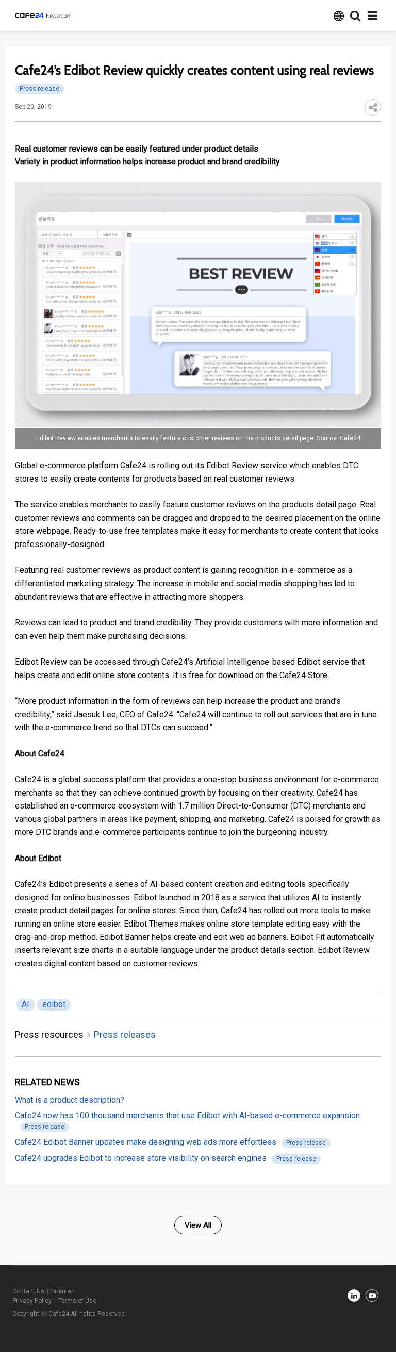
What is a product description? (69, 1100)
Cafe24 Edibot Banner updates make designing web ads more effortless (145, 1142)
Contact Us (28, 1291)
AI (25, 1004)
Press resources (49, 1034)
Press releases (125, 1034)
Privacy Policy (32, 1301)
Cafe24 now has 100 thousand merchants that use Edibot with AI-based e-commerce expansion (187, 1115)
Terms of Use (77, 1301)
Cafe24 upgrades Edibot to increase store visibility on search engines (141, 1158)
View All (198, 1225)
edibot (53, 1004)
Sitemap (62, 1291)
